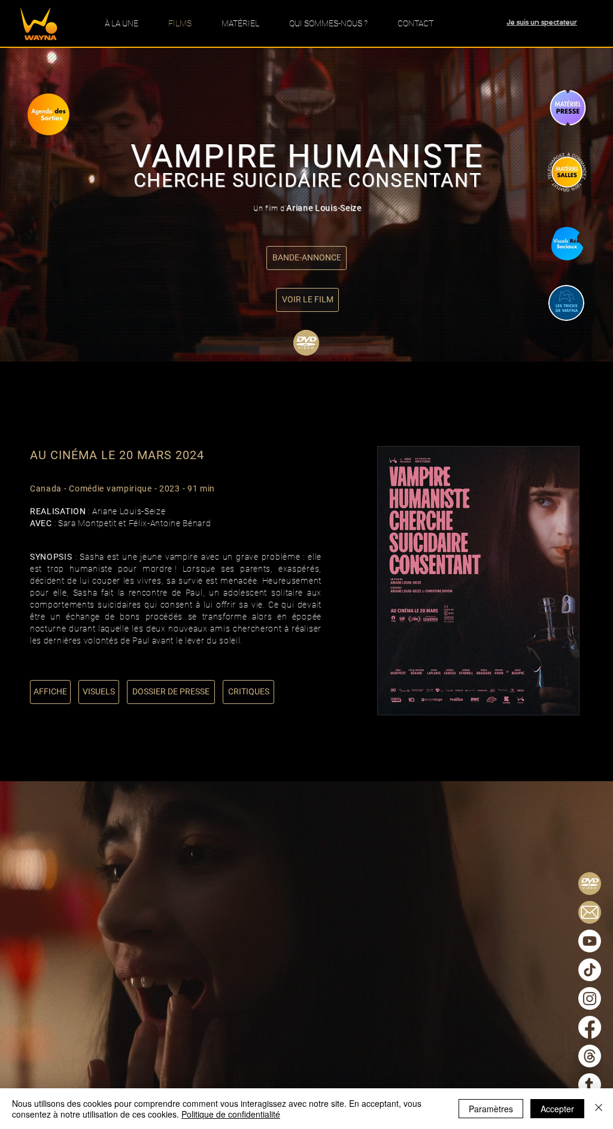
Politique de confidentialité (230, 1114)
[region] (59, 122)
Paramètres (491, 1109)
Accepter (557, 1109)
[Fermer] (598, 1108)
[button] (306, 258)
